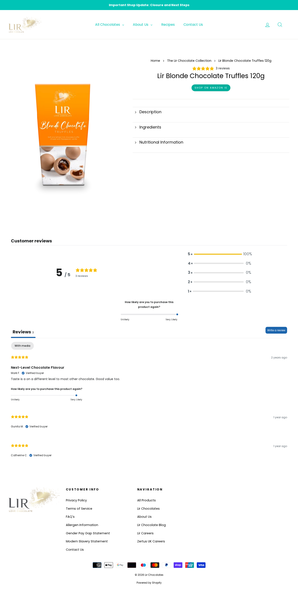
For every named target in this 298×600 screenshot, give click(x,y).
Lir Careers (145, 533)
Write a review (276, 330)
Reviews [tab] (23, 332)
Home (155, 60)
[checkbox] (22, 346)
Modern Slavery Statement (87, 541)
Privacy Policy (76, 500)
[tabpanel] (149, 403)
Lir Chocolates (148, 508)
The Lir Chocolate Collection (189, 60)
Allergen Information (82, 525)
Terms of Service (79, 508)
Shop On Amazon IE (211, 87)
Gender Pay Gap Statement (88, 533)
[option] (149, 5)
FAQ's (70, 516)
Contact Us (75, 549)
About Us (144, 516)
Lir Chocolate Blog (151, 525)
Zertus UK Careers (151, 541)
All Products (146, 500)
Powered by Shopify (149, 583)
